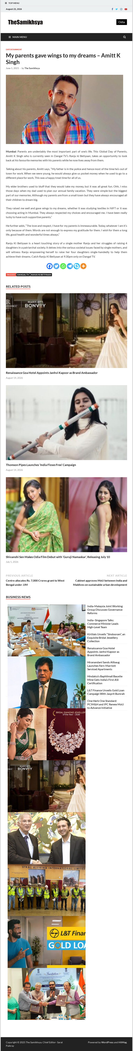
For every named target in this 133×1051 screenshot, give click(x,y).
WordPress (107, 1042)
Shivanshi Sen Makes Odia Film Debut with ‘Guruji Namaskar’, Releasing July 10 (58, 557)
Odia (121, 22)
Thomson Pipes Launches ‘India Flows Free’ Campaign (41, 465)
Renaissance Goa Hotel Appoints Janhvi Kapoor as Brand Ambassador (52, 373)
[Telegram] (70, 266)
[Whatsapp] (63, 266)
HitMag (122, 1042)
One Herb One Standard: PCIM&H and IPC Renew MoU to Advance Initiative (105, 704)
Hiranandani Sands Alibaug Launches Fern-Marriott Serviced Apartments (103, 666)
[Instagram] (121, 9)
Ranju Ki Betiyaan (41, 274)
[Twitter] (117, 9)
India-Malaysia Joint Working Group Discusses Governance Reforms (105, 609)
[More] (83, 266)
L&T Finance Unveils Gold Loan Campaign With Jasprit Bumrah (106, 692)
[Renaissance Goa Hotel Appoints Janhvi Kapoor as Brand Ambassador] (66, 368)
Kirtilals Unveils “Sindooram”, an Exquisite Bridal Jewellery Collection (106, 637)
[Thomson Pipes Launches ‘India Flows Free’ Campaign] (66, 460)
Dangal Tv (23, 274)
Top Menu (13, 3)
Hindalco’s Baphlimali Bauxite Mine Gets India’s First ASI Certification (104, 680)
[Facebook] (112, 9)
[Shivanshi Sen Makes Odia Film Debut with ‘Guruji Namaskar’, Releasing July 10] (66, 553)
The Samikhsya (32, 68)
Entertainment (14, 49)
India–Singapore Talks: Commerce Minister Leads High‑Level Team (102, 623)
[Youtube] (126, 9)
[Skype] (77, 266)
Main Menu (19, 36)
